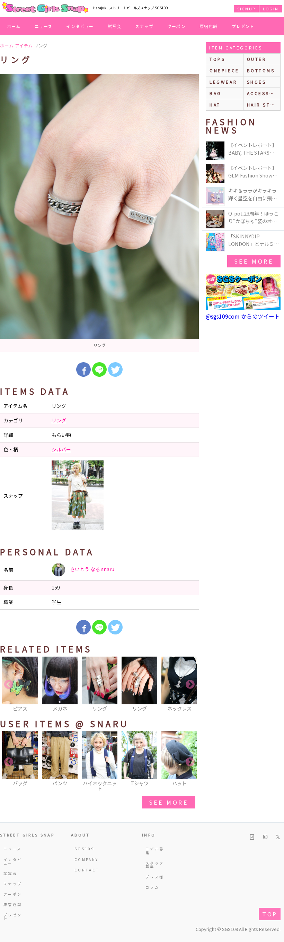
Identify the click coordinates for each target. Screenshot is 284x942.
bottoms (261, 70)
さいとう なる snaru (91, 569)
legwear (223, 82)
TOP (269, 914)
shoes (256, 82)
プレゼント (243, 26)
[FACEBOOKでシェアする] (83, 369)
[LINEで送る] (99, 369)
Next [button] (190, 684)
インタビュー (80, 26)
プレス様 (154, 876)
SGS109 (84, 848)
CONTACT (85, 869)
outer (257, 59)
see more (168, 802)
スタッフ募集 (154, 864)
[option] (99, 213)
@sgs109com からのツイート (243, 316)
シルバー (61, 449)
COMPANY (85, 859)
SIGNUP (246, 8)
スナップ (144, 26)
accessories (264, 93)
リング (59, 420)
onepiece (224, 70)
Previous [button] (8, 684)
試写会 (115, 26)
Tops (217, 59)
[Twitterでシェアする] (115, 369)
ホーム (14, 26)
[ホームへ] (45, 8)
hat (215, 105)
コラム (152, 887)
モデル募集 (154, 850)
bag (216, 93)
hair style (264, 105)
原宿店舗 (208, 26)
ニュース (44, 26)
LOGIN (270, 8)
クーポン (176, 26)
